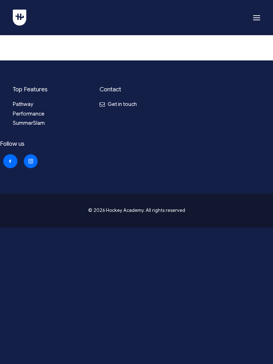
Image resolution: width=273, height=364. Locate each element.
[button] (256, 17)
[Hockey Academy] (19, 18)
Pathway (23, 104)
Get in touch (122, 104)
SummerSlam (29, 123)
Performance (28, 114)
